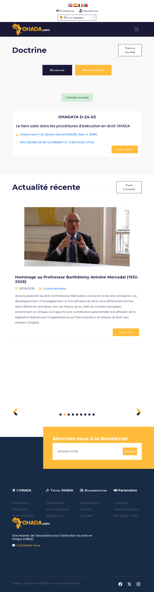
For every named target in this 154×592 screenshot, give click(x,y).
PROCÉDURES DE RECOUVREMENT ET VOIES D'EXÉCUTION (57, 142)
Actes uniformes (57, 509)
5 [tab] (77, 414)
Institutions (20, 509)
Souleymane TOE (32, 134)
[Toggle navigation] (136, 29)
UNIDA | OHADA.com (25, 583)
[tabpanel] (77, 269)
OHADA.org (121, 503)
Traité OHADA (55, 503)
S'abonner (130, 451)
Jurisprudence (90, 503)
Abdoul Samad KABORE (61, 134)
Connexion (67, 11)
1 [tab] (60, 414)
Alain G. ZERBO (88, 134)
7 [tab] (85, 414)
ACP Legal (121, 516)
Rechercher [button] (57, 70)
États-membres (23, 516)
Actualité (86, 516)
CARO (134, 516)
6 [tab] (81, 414)
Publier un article (93, 70)
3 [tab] (69, 414)
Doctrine (86, 509)
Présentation (21, 503)
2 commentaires (54, 288)
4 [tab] (73, 414)
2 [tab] (64, 414)
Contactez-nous (28, 545)
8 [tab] (89, 414)
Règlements (54, 516)
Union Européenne (126, 509)
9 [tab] (93, 414)
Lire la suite (124, 149)
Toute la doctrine (130, 50)
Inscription (91, 11)
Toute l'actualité (129, 187)
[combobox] (77, 17)
